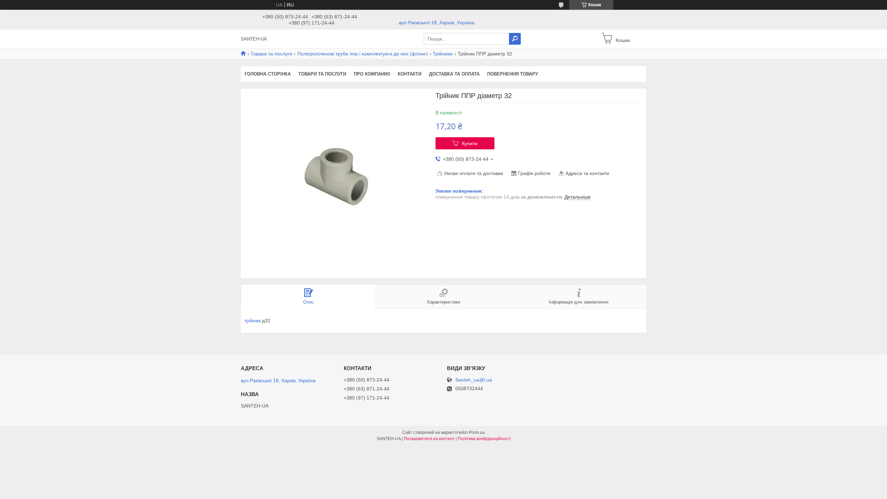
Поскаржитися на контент (429, 438)
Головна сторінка (268, 74)
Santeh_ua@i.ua (473, 380)
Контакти (409, 74)
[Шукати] (515, 39)
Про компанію (372, 74)
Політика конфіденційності (484, 438)
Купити (469, 143)
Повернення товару (512, 74)
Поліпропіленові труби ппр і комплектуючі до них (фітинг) (362, 53)
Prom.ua (477, 432)
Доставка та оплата (454, 74)
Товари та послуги (271, 53)
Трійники (443, 53)
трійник (252, 320)
